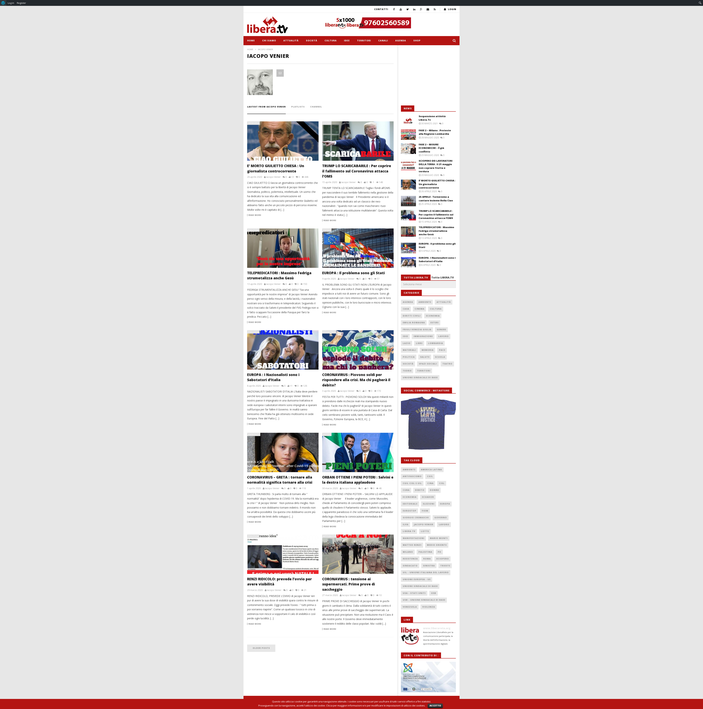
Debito (419, 490)
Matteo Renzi (412, 545)
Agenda (400, 40)
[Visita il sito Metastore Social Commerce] (389, 22)
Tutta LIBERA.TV (442, 277)
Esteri (327, 123)
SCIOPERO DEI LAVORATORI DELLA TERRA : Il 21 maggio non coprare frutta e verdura (436, 166)
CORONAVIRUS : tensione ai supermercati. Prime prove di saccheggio (348, 584)
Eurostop (409, 510)
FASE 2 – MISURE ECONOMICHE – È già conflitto (431, 148)
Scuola (440, 357)
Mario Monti (439, 538)
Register (21, 3)
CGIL (430, 476)
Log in (11, 3)
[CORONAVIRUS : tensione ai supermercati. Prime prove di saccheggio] (358, 554)
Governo (440, 517)
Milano (408, 551)
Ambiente (254, 434)
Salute (424, 357)
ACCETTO (435, 705)
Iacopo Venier (273, 177)
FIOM (425, 510)
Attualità (291, 40)
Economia (329, 331)
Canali (383, 40)
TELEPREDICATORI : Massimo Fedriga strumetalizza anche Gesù (436, 231)
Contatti (381, 9)
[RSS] (434, 9)
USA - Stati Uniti (414, 593)
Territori (364, 40)
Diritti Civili (412, 315)
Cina (430, 483)
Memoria (253, 123)
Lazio (406, 343)
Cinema (419, 308)
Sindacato (410, 565)
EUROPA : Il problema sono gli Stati (353, 273)
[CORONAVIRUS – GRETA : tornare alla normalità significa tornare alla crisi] (283, 452)
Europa (445, 503)
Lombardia (435, 343)
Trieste (445, 565)
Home (251, 40)
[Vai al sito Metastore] (428, 423)
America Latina (431, 469)
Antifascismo (412, 476)
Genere (441, 329)
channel (316, 106)
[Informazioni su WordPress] (3, 3)
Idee (347, 40)
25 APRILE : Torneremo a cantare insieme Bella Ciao (436, 198)
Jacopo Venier (423, 524)
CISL (442, 483)
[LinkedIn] (414, 9)
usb (433, 593)
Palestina (425, 551)
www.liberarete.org (436, 628)
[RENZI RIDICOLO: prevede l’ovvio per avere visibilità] (283, 554)
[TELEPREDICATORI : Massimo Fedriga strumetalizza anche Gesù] (283, 248)
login (452, 9)
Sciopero (442, 558)
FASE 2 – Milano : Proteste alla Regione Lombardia (435, 132)
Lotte (425, 531)
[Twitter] (407, 9)
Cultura (331, 40)
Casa (406, 308)
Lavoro (443, 336)
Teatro (447, 363)
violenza (428, 606)
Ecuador (428, 497)
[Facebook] (394, 9)
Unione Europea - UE (417, 579)
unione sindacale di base (420, 586)
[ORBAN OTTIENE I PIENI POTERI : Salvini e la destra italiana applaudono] (358, 452)
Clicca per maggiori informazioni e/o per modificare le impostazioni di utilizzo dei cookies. (375, 705)
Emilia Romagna (414, 322)
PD (439, 551)
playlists (298, 106)
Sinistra (429, 565)
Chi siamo (269, 40)
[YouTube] (400, 9)
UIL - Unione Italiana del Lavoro (426, 572)
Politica (253, 230)
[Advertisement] (428, 75)
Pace (442, 350)
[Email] (428, 9)
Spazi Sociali (428, 363)
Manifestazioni (413, 538)
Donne (434, 490)
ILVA (405, 524)
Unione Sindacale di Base (420, 377)
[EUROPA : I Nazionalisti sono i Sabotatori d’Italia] (283, 350)
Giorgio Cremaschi (416, 517)
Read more (254, 215)
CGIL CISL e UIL (412, 483)
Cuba (406, 490)
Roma (427, 558)
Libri (419, 343)
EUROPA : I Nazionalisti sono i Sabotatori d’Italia (437, 259)
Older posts (261, 648)
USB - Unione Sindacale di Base (424, 599)
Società (311, 40)
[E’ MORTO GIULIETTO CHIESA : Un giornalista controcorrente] (283, 141)
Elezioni (428, 503)
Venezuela (410, 606)
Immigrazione (423, 336)
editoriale (410, 503)
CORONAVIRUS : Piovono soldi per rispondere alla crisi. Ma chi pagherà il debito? (356, 380)
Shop (417, 40)
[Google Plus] (421, 9)
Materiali (409, 350)
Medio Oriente (437, 545)
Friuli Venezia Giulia (417, 329)
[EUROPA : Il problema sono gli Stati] (358, 248)
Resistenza (410, 558)
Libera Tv (409, 531)
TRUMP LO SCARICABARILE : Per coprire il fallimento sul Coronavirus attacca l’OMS (356, 171)
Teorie (407, 370)
